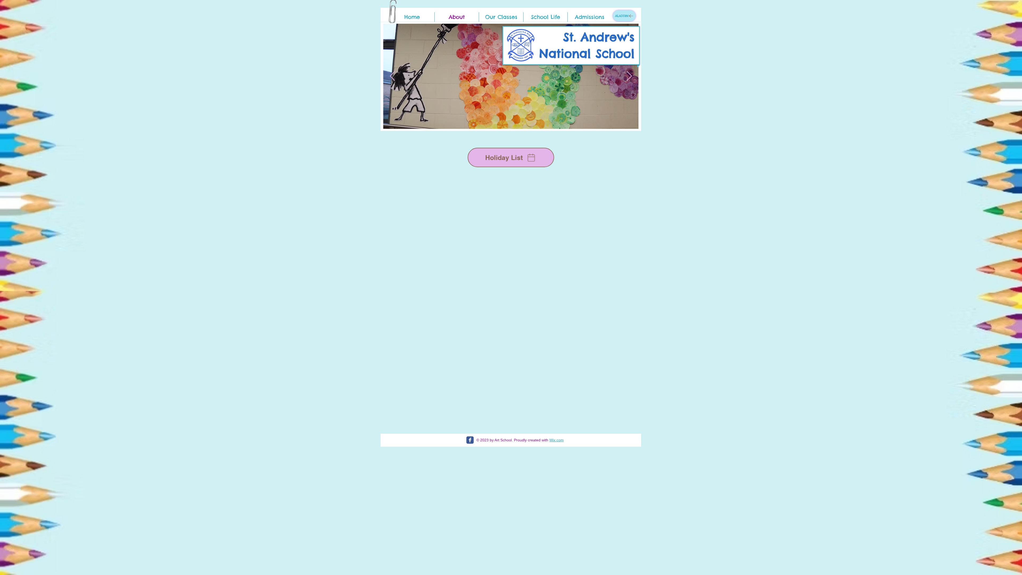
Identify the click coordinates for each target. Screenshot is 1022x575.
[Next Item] (629, 76)
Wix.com (556, 440)
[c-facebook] (470, 440)
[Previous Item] (392, 76)
